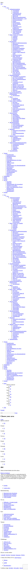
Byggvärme (9, 158)
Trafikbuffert (16, 148)
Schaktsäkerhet (16, 127)
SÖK (5, 407)
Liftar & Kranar (13, 113)
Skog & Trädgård (17, 24)
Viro (8, 398)
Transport (9, 164)
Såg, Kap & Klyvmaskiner (19, 67)
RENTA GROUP (11, 384)
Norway (2, 436)
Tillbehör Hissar (16, 99)
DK (10, 397)
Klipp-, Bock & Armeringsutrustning (17, 57)
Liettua (8, 403)
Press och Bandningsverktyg (19, 64)
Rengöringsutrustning (18, 65)
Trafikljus (15, 149)
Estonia (2, 451)
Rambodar (15, 38)
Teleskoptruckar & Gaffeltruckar (17, 27)
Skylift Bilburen (16, 117)
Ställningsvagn (16, 140)
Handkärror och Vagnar (18, 49)
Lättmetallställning (17, 138)
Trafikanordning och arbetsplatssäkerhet (16, 165)
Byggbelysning (10, 154)
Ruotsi (8, 387)
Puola (8, 390)
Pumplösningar (10, 166)
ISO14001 (16, 568)
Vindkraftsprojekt (11, 169)
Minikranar (15, 114)
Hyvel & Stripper (17, 51)
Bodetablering (7, 524)
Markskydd (15, 16)
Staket (14, 134)
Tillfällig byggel (10, 162)
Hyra (5, 6)
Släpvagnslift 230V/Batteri (19, 118)
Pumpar (14, 21)
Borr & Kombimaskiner (18, 45)
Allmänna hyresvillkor (12, 185)
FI (4, 428)
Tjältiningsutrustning (17, 29)
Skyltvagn (15, 146)
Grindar (14, 132)
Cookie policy (7, 488)
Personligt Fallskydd (17, 126)
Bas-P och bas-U (7, 543)
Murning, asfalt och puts (18, 86)
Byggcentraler (16, 103)
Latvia (8, 401)
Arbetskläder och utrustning (19, 76)
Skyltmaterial (16, 145)
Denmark (3, 446)
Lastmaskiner (16, 12)
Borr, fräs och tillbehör (18, 78)
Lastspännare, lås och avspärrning (18, 82)
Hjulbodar (15, 37)
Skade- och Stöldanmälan (10, 509)
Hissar (11, 96)
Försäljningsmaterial (14, 75)
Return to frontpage (5, 473)
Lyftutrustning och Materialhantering (17, 14)
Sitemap (5, 560)
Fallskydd (9, 161)
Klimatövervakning (17, 55)
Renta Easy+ (10, 173)
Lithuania (3, 461)
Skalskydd (12, 129)
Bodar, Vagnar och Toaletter (16, 34)
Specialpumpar (16, 95)
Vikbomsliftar (16, 121)
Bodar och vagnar (8, 515)
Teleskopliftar (16, 119)
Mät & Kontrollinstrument (19, 63)
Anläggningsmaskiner (15, 9)
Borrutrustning (16, 47)
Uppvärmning (16, 110)
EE (10, 399)
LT (10, 405)
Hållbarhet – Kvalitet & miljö (10, 502)
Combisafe (15, 137)
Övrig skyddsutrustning (18, 125)
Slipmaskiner (16, 70)
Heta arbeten (7, 546)
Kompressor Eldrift (17, 59)
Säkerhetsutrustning (14, 122)
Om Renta (9, 181)
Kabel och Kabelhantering (19, 109)
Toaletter (15, 40)
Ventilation (15, 111)
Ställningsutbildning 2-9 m (10, 548)
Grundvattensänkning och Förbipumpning (16, 93)
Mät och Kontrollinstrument (19, 17)
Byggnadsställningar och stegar (14, 160)
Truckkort (6, 550)
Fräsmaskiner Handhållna (19, 48)
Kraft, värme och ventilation (10, 518)
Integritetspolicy (10, 191)
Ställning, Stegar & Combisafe (17, 136)
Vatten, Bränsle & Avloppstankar (17, 32)
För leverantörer (7, 503)
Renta (5, 383)
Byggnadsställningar (8, 526)
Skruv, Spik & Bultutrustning (19, 68)
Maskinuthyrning (5, 490)
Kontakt (5, 192)
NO (10, 394)
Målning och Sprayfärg (18, 84)
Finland (2, 426)
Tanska (8, 395)
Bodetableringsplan (11, 156)
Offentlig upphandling (12, 170)
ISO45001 (22, 568)
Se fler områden (7, 497)
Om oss (5, 180)
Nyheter (5, 179)
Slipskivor (15, 90)
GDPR (5, 562)
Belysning (15, 102)
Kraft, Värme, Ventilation (16, 101)
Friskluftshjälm (16, 123)
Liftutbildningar (7, 547)
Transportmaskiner (17, 30)
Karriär (5, 177)
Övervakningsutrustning (18, 133)
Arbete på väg (7, 542)
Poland (2, 441)
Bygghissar (15, 98)
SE (10, 389)
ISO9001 (11, 568)
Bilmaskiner (15, 44)
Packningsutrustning (17, 20)
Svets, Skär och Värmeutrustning (16, 73)
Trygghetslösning (11, 172)
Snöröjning (15, 25)
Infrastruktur (9, 168)
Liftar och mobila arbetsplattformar (12, 519)
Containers (15, 36)
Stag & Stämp (16, 71)
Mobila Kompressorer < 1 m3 (20, 18)
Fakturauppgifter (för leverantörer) (15, 184)
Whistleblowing (10, 189)
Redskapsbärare (16, 22)
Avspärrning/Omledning (18, 144)
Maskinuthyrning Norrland (10, 496)
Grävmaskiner (16, 10)
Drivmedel (15, 80)
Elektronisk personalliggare (19, 130)
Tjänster (5, 153)
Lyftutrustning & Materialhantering (17, 61)
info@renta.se (18, 557)
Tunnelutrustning (14, 150)
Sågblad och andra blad (18, 87)
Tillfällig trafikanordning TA (10, 534)
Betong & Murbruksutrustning (20, 43)
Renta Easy (9, 175)
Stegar (14, 141)
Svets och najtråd (17, 91)
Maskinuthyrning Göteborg (10, 494)
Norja (8, 393)
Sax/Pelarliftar (16, 115)
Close (16, 413)
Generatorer (15, 107)
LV (10, 402)
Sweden (2, 431)
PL (10, 391)
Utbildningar (7, 176)
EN (10, 386)
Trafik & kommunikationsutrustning (18, 142)
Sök (1, 4)
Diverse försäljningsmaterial (19, 79)
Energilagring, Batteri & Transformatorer (18, 105)
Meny (2, 2)
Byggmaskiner (13, 41)
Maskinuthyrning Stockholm (10, 493)
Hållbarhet (9, 183)
